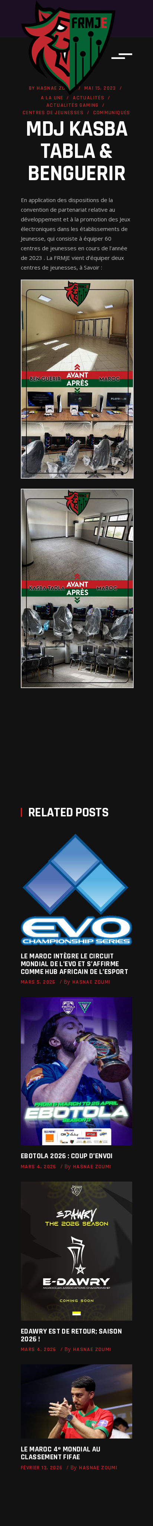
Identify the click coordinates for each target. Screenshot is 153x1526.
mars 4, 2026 (38, 1166)
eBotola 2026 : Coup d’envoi (67, 1156)
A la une (52, 98)
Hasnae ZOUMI (91, 982)
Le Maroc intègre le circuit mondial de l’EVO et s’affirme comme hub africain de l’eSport (74, 964)
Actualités (88, 98)
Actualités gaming (72, 105)
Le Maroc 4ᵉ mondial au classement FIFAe (61, 1453)
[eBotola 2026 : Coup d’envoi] (76, 1071)
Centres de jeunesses (53, 112)
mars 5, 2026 (38, 982)
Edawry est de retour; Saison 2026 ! (71, 1335)
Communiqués (111, 112)
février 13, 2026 (41, 1467)
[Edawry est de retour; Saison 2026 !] (76, 1251)
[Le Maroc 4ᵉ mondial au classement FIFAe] (76, 1401)
